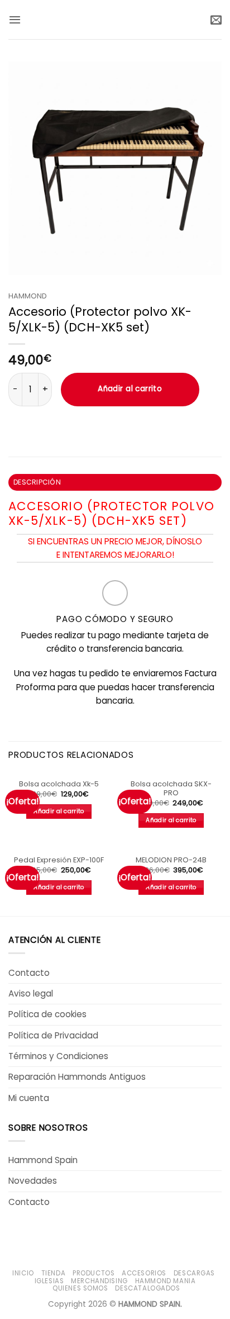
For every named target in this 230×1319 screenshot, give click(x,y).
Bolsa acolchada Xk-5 (59, 784)
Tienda (53, 1273)
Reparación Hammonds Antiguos (77, 1077)
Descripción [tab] (37, 482)
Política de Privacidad (53, 1035)
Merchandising (99, 1281)
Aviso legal (30, 993)
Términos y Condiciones (58, 1056)
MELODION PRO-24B (171, 860)
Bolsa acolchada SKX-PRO (171, 789)
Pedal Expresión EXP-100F (59, 860)
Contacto (29, 973)
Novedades (32, 1181)
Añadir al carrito (130, 388)
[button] (14, 19)
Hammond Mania (165, 1281)
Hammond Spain (43, 1160)
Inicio (23, 1273)
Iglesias (49, 1281)
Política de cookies (47, 1014)
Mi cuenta (28, 1098)
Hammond (27, 296)
